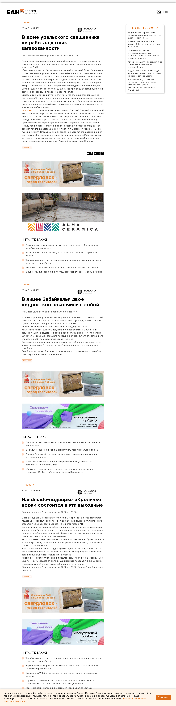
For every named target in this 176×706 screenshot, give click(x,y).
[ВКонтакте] (88, 153)
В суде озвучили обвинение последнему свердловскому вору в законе (64, 272)
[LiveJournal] (102, 153)
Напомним (27, 110)
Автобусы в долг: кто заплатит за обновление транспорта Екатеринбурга (145, 64)
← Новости (28, 23)
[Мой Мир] (98, 153)
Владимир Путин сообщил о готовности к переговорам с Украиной (62, 268)
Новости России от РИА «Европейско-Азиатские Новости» (15, 12)
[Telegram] (95, 153)
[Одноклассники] (91, 153)
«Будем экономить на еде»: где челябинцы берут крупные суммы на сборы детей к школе (144, 73)
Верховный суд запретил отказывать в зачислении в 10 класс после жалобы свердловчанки (62, 246)
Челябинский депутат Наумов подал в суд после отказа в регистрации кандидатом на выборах (64, 261)
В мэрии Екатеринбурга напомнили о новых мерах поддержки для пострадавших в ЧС (61, 455)
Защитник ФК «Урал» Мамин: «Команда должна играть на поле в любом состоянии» (145, 35)
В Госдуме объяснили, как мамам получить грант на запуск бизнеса (62, 450)
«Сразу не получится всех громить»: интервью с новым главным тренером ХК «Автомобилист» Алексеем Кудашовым (60, 470)
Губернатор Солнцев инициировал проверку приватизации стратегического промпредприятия (143, 54)
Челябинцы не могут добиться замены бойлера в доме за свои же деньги (144, 44)
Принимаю (163, 697)
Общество (26, 147)
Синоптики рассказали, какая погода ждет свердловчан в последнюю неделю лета (63, 444)
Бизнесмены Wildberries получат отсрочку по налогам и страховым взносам (62, 254)
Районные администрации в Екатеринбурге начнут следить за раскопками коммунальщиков (59, 463)
